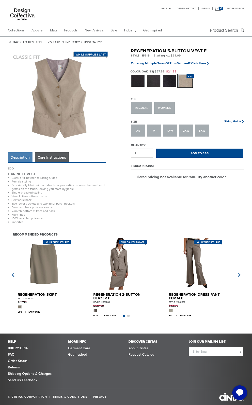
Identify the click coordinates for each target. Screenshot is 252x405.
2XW (186, 130)
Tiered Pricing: (142, 166)
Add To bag (200, 153)
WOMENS (164, 108)
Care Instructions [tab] (52, 157)
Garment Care (79, 348)
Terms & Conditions (70, 397)
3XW (202, 130)
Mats (53, 30)
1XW (170, 130)
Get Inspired (152, 30)
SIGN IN (205, 8)
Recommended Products (35, 234)
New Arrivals (94, 30)
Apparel (37, 30)
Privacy (100, 397)
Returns (14, 367)
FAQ (11, 354)
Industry (130, 30)
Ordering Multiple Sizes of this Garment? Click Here (168, 63)
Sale (114, 30)
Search (225, 30)
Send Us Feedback (22, 379)
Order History (186, 8)
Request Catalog (141, 354)
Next (239, 275)
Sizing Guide (232, 121)
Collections (16, 30)
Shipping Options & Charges (30, 373)
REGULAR (141, 108)
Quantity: (138, 145)
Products (71, 30)
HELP (164, 8)
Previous (12, 275)
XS (138, 130)
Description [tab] (20, 157)
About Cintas (138, 348)
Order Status (18, 360)
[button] (57, 98)
